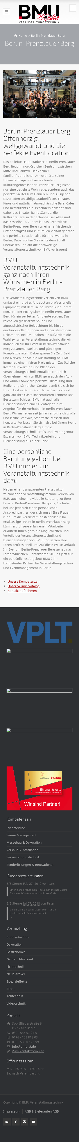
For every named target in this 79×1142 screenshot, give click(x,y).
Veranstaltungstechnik (23, 857)
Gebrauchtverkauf (20, 959)
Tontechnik (15, 996)
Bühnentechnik (18, 937)
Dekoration (15, 944)
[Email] (7, 1122)
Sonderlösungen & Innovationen (30, 865)
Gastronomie (16, 952)
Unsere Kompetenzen (24, 581)
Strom (11, 989)
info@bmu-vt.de (24, 1046)
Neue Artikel (16, 974)
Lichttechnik (15, 967)
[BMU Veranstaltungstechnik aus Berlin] (39, 12)
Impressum (11, 1111)
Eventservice (16, 828)
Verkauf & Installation (22, 850)
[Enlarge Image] (39, 94)
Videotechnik (16, 1003)
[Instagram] (24, 1122)
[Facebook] (16, 1122)
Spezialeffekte (17, 981)
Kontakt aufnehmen (22, 591)
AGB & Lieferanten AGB (42, 1111)
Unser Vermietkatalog (24, 586)
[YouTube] (33, 1122)
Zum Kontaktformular (28, 1051)
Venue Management (21, 835)
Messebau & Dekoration (24, 842)
